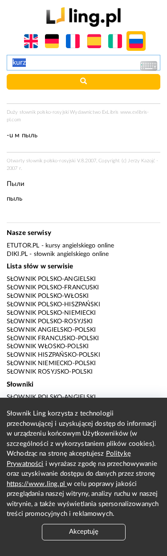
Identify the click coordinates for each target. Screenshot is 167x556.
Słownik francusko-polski (53, 338)
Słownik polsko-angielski (51, 279)
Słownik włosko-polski (48, 346)
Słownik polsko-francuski (53, 287)
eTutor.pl (23, 246)
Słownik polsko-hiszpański (53, 304)
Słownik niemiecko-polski (51, 363)
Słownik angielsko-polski (51, 330)
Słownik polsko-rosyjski (50, 321)
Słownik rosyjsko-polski (50, 372)
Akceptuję (83, 531)
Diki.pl (17, 254)
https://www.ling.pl (37, 484)
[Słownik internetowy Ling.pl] (83, 16)
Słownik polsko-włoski (48, 296)
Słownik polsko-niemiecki (51, 313)
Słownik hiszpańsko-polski (53, 355)
